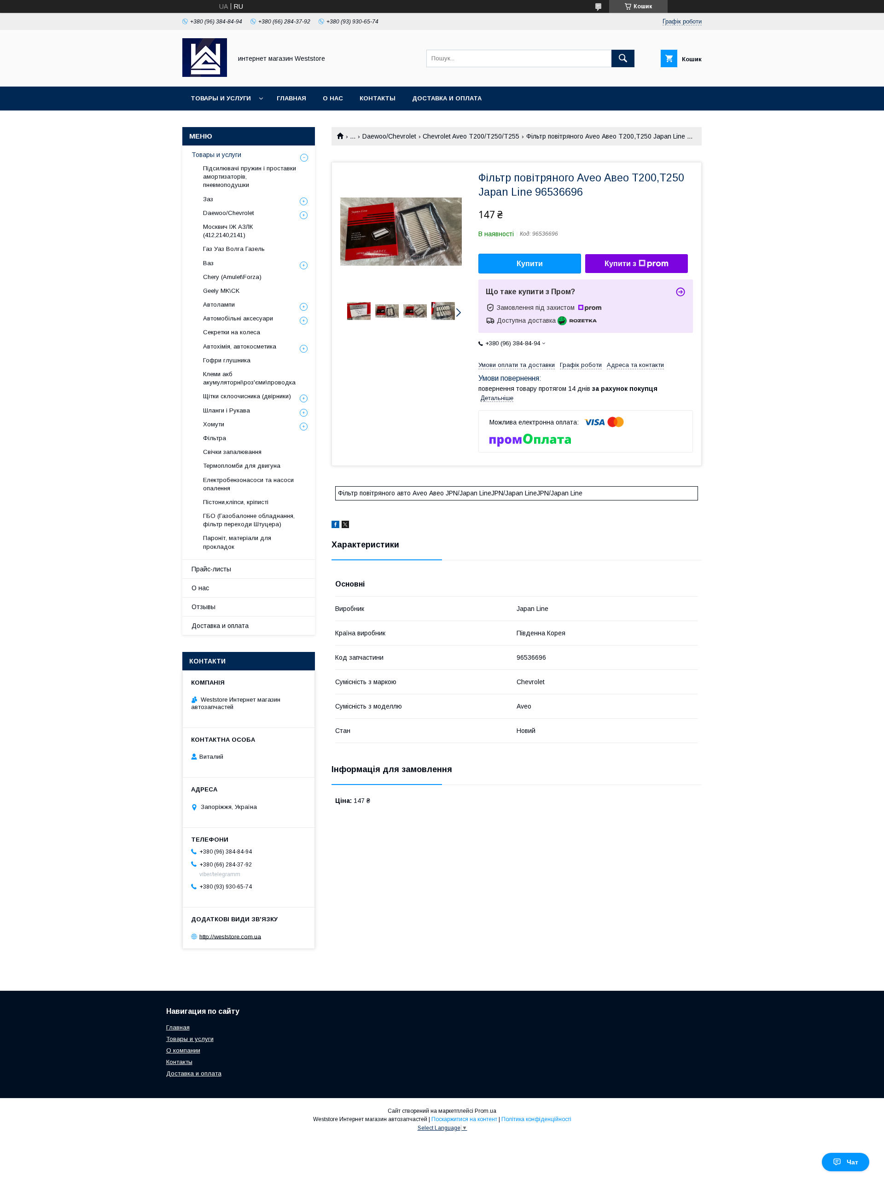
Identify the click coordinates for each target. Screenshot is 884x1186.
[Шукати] (622, 58)
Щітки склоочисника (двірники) (247, 396)
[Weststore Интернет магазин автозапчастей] (204, 74)
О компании (183, 1050)
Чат (852, 1162)
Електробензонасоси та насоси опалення (248, 484)
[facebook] (335, 525)
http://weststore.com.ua (230, 936)
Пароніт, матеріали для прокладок (237, 542)
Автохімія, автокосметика (239, 346)
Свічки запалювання (232, 451)
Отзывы (203, 606)
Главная (291, 98)
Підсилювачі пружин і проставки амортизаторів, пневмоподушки (249, 176)
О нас (333, 98)
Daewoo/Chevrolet (389, 136)
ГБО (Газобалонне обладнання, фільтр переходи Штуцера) (249, 520)
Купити (530, 263)
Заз (208, 199)
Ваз (208, 263)
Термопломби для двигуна (241, 465)
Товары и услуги (221, 98)
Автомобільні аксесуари (238, 318)
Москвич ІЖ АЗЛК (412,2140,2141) (228, 230)
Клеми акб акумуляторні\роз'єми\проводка (249, 378)
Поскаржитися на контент (464, 1119)
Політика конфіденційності (536, 1119)
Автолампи (219, 304)
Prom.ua (485, 1111)
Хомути (213, 424)
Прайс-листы (211, 569)
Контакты (377, 98)
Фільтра (214, 438)
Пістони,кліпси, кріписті (235, 502)
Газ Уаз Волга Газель (234, 248)
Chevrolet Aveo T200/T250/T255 (471, 136)
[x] (345, 525)
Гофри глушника (226, 360)
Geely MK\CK (221, 290)
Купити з (620, 263)
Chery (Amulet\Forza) (232, 276)
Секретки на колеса (231, 332)
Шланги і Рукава (226, 410)
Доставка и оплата (447, 98)
